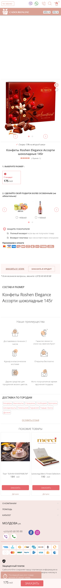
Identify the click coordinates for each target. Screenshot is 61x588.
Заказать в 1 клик (15, 269)
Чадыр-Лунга (46, 407)
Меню (9, 3)
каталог (6, 515)
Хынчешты (18, 403)
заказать (32, 583)
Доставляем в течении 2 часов (15, 342)
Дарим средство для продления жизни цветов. (15, 383)
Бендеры (7, 403)
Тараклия (34, 407)
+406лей (23, 217)
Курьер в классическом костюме (15, 363)
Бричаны (52, 403)
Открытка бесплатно (44, 361)
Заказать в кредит (41, 269)
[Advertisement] (30, 47)
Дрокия (6, 412)
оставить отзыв (30, 420)
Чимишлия (23, 407)
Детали (15, 494)
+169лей (42, 217)
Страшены (30, 403)
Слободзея (42, 403)
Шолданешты (9, 407)
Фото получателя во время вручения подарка (44, 383)
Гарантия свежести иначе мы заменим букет (44, 342)
